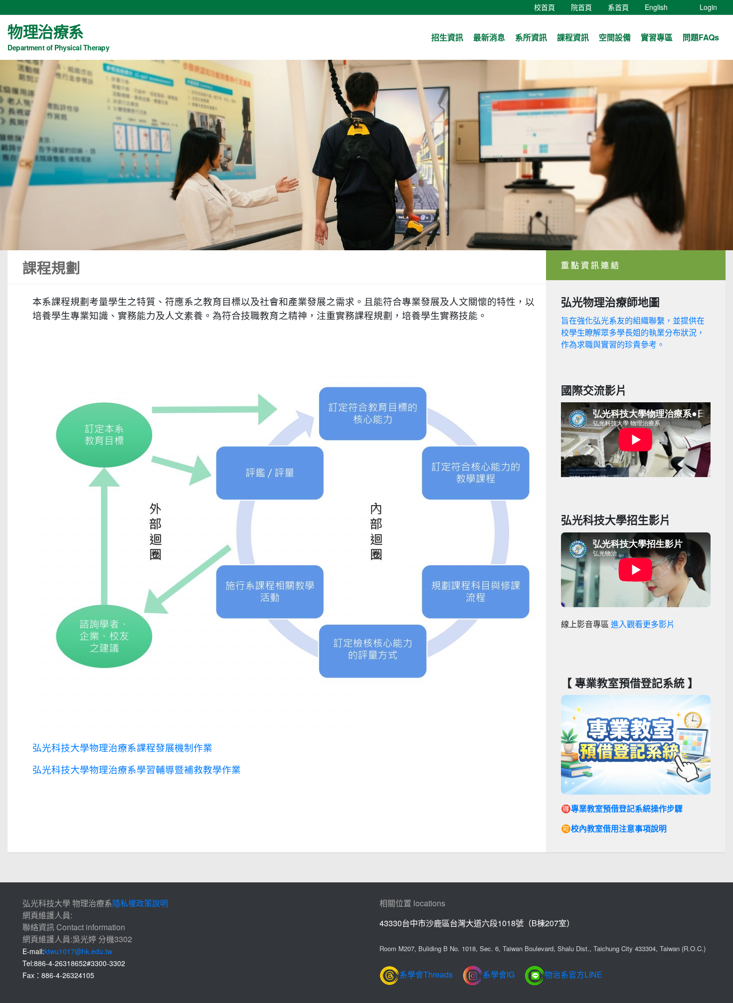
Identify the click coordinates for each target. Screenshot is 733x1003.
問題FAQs (701, 37)
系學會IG (499, 974)
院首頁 (585, 6)
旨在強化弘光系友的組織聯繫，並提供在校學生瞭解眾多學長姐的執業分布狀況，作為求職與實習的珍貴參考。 (633, 332)
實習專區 (657, 37)
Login (708, 7)
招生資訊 (447, 37)
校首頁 (548, 6)
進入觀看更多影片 (643, 624)
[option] (366, 155)
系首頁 (622, 6)
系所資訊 (531, 37)
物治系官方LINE (573, 974)
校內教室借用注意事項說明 (619, 828)
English (660, 6)
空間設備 (615, 37)
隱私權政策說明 (140, 903)
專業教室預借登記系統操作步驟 (627, 808)
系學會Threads (426, 974)
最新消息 (489, 37)
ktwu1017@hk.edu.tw (78, 951)
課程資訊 (573, 37)
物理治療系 (58, 36)
